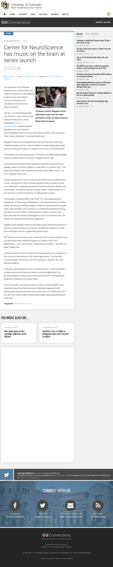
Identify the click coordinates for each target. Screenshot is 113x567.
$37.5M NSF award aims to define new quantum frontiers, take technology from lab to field (93, 67)
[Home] (21, 5)
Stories (12, 14)
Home (4, 14)
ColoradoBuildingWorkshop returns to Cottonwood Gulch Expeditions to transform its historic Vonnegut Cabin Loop (94, 84)
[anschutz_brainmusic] (52, 107)
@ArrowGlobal (57, 475)
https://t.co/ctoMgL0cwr (30, 478)
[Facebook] (5, 68)
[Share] (19, 68)
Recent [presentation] (80, 34)
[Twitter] (10, 68)
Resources (54, 14)
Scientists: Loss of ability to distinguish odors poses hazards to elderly (55, 333)
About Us (65, 14)
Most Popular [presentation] (92, 34)
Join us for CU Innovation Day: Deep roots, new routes (92, 58)
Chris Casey (10, 76)
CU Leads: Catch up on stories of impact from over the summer (94, 49)
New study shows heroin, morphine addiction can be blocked (15, 333)
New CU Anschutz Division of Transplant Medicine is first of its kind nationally (94, 94)
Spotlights (23, 14)
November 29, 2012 (29, 76)
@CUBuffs (38, 473)
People (33, 14)
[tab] (80, 34)
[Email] (14, 68)
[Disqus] (37, 375)
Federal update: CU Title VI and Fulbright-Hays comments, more (92, 102)
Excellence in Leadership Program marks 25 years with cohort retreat (93, 41)
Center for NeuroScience (22, 304)
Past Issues (43, 14)
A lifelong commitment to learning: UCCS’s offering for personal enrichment (94, 75)
